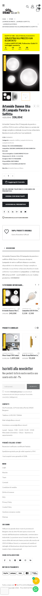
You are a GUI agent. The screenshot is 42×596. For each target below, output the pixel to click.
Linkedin (30, 560)
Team (4, 477)
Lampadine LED (26, 308)
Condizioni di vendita (9, 487)
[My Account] (32, 6)
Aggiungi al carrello (16, 182)
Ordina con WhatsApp (15, 196)
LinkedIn (13, 212)
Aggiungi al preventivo (15, 204)
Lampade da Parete (8, 143)
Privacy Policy (7, 502)
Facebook (4, 212)
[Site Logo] (11, 11)
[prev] (34, 106)
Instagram (25, 560)
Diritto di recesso (8, 492)
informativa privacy (16, 391)
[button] (4, 5)
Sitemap (5, 517)
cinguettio (8, 212)
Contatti (5, 482)
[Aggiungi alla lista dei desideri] (19, 309)
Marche (4, 472)
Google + (17, 212)
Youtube (20, 560)
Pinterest (21, 212)
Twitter (10, 560)
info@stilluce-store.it (13, 420)
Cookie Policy (7, 507)
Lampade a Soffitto (14, 140)
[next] (38, 106)
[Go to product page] (31, 297)
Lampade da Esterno (26, 140)
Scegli (36, 292)
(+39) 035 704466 (15, 415)
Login (4, 468)
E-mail (25, 212)
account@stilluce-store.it (18, 425)
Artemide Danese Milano (15, 168)
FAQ (3, 497)
